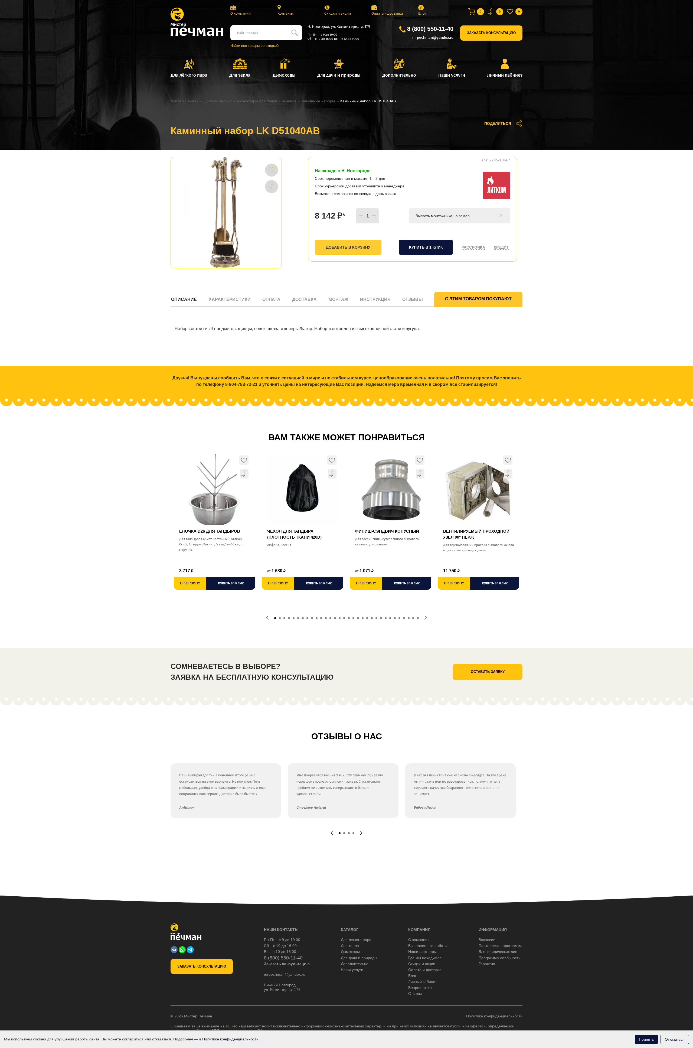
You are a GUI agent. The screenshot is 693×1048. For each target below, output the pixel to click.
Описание (184, 299)
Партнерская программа (500, 945)
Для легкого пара (356, 940)
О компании (240, 13)
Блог (422, 13)
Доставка (304, 299)
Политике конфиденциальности (230, 1039)
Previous (267, 617)
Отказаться (675, 1039)
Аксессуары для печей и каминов (266, 101)
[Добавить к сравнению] (271, 186)
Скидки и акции (337, 13)
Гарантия (487, 964)
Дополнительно (218, 101)
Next (425, 617)
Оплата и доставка (387, 13)
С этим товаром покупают (478, 299)
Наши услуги (352, 970)
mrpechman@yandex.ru (432, 37)
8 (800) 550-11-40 (430, 28)
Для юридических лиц (498, 951)
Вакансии (487, 940)
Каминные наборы (318, 101)
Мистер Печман (185, 101)
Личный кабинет (422, 981)
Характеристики (230, 299)
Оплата (271, 299)
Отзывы (412, 299)
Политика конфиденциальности (494, 1016)
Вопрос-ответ (420, 987)
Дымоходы (350, 951)
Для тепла (350, 945)
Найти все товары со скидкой (254, 46)
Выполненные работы (427, 945)
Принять (646, 1039)
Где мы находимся (425, 958)
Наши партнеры (422, 951)
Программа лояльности (500, 958)
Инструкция (375, 299)
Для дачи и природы (359, 958)
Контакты (285, 13)
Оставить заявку (488, 672)
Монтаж (338, 299)
